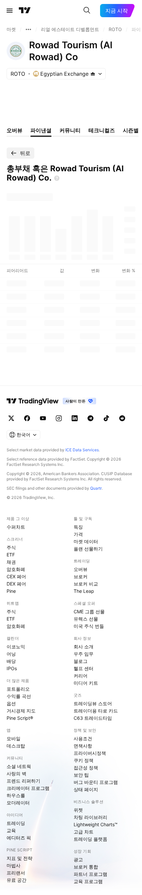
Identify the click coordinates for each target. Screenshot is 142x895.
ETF (11, 554)
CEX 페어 (16, 576)
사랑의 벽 (16, 773)
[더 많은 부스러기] (28, 29)
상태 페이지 (86, 789)
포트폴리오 (18, 689)
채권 (11, 562)
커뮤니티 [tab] (70, 130)
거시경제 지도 (21, 710)
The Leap (84, 591)
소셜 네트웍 (19, 766)
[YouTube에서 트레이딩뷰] (43, 418)
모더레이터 (18, 802)
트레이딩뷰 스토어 (93, 703)
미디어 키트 (86, 683)
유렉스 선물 (86, 619)
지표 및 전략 (19, 858)
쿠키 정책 (83, 760)
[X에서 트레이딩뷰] (11, 418)
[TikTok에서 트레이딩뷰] (106, 418)
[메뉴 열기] (9, 10)
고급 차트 (83, 831)
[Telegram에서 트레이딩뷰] (90, 418)
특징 (78, 527)
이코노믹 (16, 646)
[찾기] (86, 10)
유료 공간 (16, 880)
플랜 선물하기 (88, 548)
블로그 (81, 661)
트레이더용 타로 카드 (96, 710)
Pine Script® (20, 718)
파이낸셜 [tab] (41, 130)
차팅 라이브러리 (90, 817)
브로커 (81, 576)
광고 (78, 859)
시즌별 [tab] (131, 130)
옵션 (11, 703)
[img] (93, 74)
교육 (11, 830)
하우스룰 (16, 795)
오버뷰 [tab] (14, 130)
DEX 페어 (16, 584)
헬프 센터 (83, 668)
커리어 (81, 675)
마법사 (13, 865)
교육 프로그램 (88, 881)
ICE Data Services (82, 449)
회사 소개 (83, 646)
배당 (11, 661)
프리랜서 (16, 872)
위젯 (78, 810)
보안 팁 (81, 775)
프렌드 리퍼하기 (23, 781)
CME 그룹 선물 (89, 611)
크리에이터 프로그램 (28, 788)
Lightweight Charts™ (96, 824)
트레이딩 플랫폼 (90, 839)
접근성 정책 (86, 767)
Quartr (96, 488)
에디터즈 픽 (19, 837)
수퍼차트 (16, 527)
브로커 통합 (86, 867)
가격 (78, 534)
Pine (11, 591)
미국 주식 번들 (89, 626)
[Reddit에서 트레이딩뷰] (122, 418)
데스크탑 (16, 746)
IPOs (12, 668)
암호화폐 (16, 569)
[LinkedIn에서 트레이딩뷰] (74, 418)
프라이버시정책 (90, 753)
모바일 (13, 738)
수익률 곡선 (19, 696)
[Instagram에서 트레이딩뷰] (58, 418)
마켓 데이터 (86, 541)
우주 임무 (83, 654)
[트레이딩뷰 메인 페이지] (25, 10)
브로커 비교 (86, 584)
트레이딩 (16, 823)
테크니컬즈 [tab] (102, 130)
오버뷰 (81, 569)
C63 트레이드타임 (93, 718)
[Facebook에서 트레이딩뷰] (27, 418)
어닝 (11, 654)
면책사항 (83, 746)
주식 (11, 547)
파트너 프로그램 (90, 874)
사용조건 (83, 738)
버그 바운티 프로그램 (96, 782)
